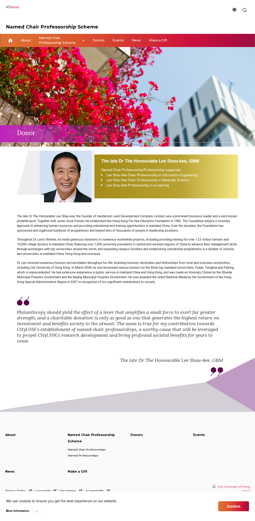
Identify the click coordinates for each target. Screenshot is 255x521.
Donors (136, 435)
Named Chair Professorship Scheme (52, 27)
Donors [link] (99, 40)
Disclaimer (68, 491)
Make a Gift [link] (158, 40)
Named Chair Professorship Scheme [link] (57, 40)
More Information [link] (17, 511)
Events (199, 435)
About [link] (26, 40)
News (10, 471)
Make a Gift (77, 471)
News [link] (136, 40)
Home (10, 40)
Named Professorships (83, 455)
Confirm (233, 506)
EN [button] (234, 10)
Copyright (43, 491)
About (10, 435)
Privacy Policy (16, 491)
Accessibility (95, 491)
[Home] (12, 10)
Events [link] (118, 40)
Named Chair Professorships (87, 449)
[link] (244, 10)
